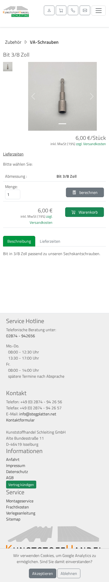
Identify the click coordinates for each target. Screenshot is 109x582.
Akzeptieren (42, 573)
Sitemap (13, 519)
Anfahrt (13, 459)
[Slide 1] (62, 124)
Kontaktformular (20, 420)
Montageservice (19, 501)
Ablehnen (69, 573)
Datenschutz (17, 471)
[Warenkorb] (61, 10)
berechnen (88, 192)
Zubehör (13, 42)
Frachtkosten (17, 507)
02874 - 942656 (20, 336)
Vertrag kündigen (21, 484)
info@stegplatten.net (37, 414)
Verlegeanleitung (20, 513)
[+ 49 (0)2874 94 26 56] (73, 10)
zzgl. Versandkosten (91, 143)
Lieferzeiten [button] (13, 154)
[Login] (49, 10)
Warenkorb (88, 212)
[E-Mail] (85, 10)
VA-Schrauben (44, 42)
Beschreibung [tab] (19, 241)
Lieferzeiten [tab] (50, 241)
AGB (10, 478)
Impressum (15, 465)
